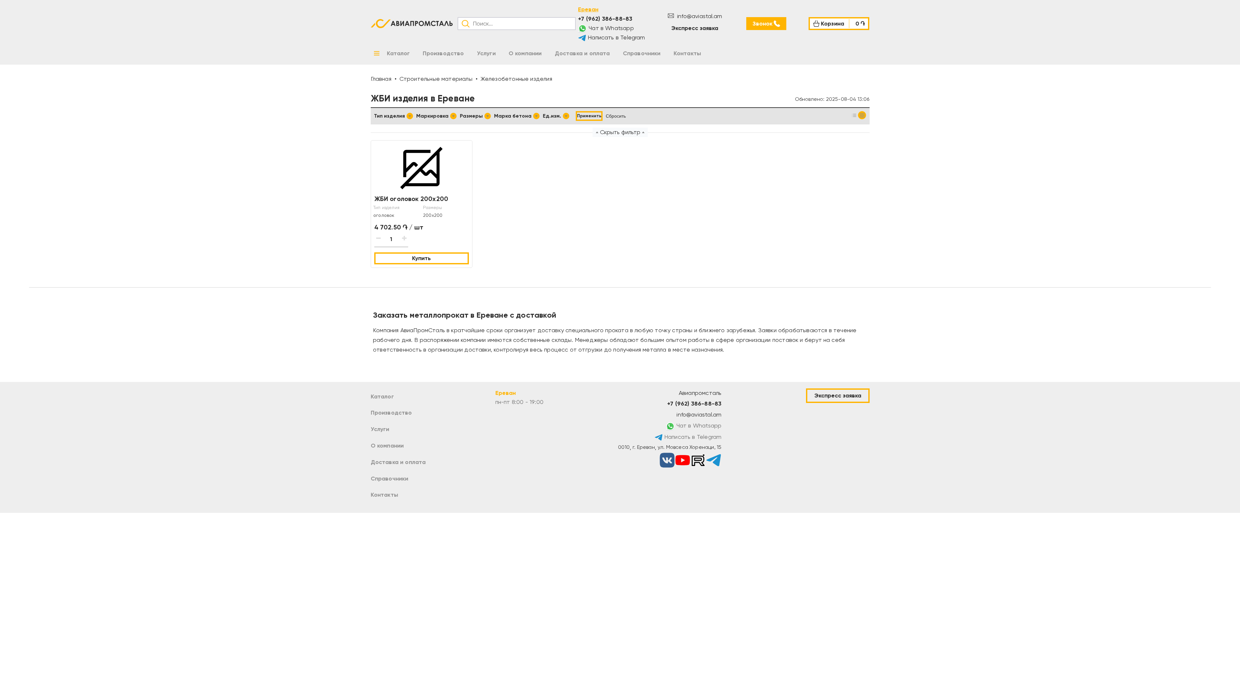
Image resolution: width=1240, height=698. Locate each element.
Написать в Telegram (615, 37)
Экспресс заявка (694, 28)
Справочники (389, 478)
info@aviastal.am (699, 16)
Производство (391, 412)
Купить (421, 258)
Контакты (384, 494)
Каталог (382, 396)
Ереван (588, 9)
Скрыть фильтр (620, 132)
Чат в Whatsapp (610, 28)
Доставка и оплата (398, 462)
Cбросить (616, 116)
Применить (589, 116)
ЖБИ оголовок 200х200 (411, 199)
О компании (387, 445)
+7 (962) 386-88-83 (605, 18)
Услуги (380, 429)
